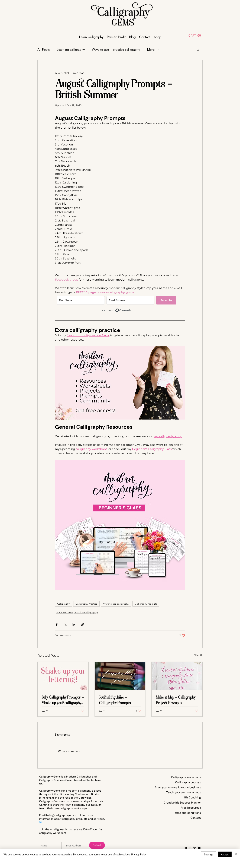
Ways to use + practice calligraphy (116, 50)
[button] (195, 35)
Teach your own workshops (183, 792)
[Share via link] (82, 624)
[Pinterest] (194, 848)
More (151, 50)
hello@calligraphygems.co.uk (64, 815)
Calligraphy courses (188, 782)
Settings (208, 854)
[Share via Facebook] (56, 624)
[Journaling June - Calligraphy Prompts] (120, 676)
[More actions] (183, 73)
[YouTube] (199, 848)
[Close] (236, 854)
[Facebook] (190, 848)
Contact (195, 818)
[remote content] (120, 304)
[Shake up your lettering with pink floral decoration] (63, 676)
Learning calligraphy (71, 50)
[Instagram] (185, 848)
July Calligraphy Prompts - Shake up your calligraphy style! (63, 700)
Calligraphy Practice (86, 603)
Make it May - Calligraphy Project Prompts (175, 700)
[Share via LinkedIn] (74, 624)
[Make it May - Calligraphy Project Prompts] (177, 676)
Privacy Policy (139, 854)
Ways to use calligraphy (116, 603)
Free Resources (191, 808)
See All (198, 655)
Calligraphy (63, 603)
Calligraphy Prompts (146, 603)
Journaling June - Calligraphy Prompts (115, 700)
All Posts (43, 50)
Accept (225, 854)
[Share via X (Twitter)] (65, 624)
